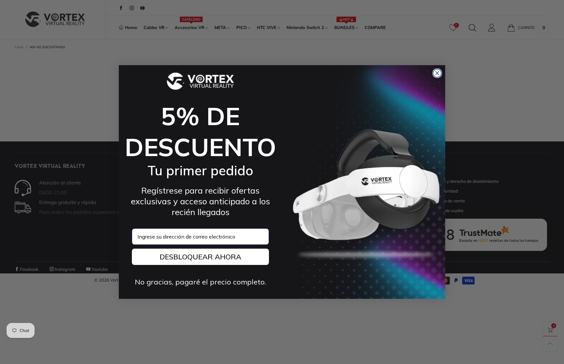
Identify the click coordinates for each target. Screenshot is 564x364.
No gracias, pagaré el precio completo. (200, 282)
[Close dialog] (437, 73)
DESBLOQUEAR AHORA (200, 256)
